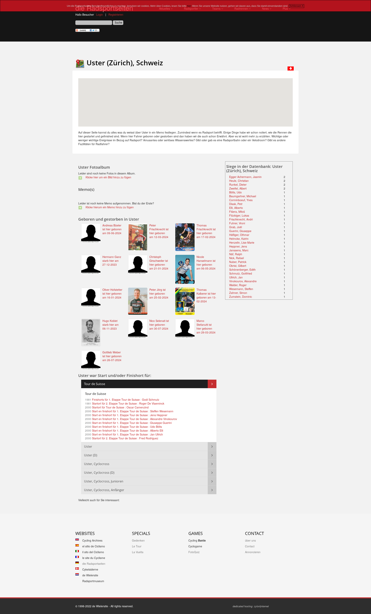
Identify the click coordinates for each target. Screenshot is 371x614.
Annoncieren (252, 552)
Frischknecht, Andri (241, 219)
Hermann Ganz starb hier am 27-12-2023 (111, 260)
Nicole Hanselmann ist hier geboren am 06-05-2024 (206, 262)
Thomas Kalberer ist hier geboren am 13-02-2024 (206, 295)
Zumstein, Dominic (240, 296)
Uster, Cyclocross (96, 464)
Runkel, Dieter (238, 184)
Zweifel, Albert (238, 188)
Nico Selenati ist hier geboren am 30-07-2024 (159, 324)
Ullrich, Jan (236, 277)
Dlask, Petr (236, 204)
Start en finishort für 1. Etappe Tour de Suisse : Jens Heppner (129, 415)
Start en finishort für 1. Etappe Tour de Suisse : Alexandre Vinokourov (134, 419)
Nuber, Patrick (237, 262)
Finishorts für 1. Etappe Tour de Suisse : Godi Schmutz (125, 399)
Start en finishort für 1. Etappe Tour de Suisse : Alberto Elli (127, 430)
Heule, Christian (239, 181)
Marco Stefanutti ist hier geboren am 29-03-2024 (206, 326)
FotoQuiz (194, 552)
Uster (88, 446)
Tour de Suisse (94, 384)
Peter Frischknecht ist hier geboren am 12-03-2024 (158, 231)
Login (99, 14)
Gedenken (138, 540)
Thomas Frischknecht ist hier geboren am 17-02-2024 (206, 231)
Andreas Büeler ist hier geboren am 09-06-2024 (112, 229)
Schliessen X (296, 6)
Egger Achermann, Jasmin (245, 177)
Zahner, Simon (238, 293)
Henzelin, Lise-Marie (241, 242)
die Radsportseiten (93, 564)
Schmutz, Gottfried (240, 273)
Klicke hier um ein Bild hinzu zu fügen (107, 177)
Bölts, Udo (235, 192)
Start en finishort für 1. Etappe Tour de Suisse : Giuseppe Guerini (131, 423)
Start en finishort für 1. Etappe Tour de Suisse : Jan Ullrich (127, 434)
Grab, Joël (235, 227)
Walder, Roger (238, 285)
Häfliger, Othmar (239, 235)
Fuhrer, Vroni (237, 223)
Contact (249, 546)
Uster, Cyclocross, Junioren (103, 481)
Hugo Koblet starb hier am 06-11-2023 (110, 324)
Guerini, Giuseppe (240, 231)
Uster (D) (90, 455)
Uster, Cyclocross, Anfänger (104, 490)
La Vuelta (137, 552)
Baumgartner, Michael (242, 196)
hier (189, 6)
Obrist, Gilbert (237, 266)
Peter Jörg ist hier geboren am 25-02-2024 (158, 293)
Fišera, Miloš (237, 211)
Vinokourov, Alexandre (243, 281)
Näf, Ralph (235, 254)
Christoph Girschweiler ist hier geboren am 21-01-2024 (158, 262)
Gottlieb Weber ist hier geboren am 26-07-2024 (112, 356)
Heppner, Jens (238, 246)
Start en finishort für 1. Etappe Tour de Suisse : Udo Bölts (126, 427)
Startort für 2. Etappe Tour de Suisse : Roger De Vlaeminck (127, 403)
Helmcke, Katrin (238, 239)
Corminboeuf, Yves (241, 200)
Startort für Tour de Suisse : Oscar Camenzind (120, 407)
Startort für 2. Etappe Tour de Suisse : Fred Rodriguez (124, 438)
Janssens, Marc (238, 250)
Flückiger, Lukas (239, 215)
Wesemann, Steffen (241, 289)
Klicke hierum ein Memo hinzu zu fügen (109, 207)
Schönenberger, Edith (242, 269)
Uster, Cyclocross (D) (99, 472)
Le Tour (136, 546)
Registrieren (115, 14)
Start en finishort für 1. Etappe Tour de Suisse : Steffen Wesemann (132, 411)
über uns (250, 540)
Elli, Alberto (236, 208)
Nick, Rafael (236, 258)
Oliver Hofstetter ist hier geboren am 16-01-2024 (112, 293)
